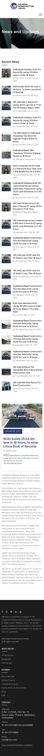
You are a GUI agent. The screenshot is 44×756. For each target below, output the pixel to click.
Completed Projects (10, 684)
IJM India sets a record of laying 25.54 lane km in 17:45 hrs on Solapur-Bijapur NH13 (27, 105)
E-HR (3, 695)
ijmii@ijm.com (9, 740)
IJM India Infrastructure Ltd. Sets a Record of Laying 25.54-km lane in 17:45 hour (27, 206)
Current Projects (8, 680)
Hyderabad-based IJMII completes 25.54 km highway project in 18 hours (27, 153)
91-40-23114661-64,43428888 (17, 725)
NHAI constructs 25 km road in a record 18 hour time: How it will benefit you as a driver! (27, 169)
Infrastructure (7, 655)
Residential (6, 659)
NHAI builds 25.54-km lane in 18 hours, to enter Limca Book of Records (27, 89)
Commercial (7, 663)
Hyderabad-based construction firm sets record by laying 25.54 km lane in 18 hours (27, 241)
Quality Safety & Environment (14, 688)
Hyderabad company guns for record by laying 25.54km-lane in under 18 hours (27, 72)
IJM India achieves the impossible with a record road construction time (27, 370)
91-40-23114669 (10, 732)
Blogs (4, 692)
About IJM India (8, 676)
